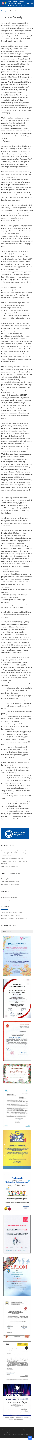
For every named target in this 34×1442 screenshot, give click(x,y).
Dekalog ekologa (6, 900)
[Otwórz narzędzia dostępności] (30, 1438)
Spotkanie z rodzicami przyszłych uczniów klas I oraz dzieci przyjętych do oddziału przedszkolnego (15, 852)
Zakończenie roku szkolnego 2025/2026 (12, 858)
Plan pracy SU (5, 879)
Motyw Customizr (25, 1434)
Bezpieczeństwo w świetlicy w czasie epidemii (14, 918)
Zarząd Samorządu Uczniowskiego (10, 881)
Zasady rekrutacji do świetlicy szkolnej (11, 912)
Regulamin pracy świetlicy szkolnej (10, 915)
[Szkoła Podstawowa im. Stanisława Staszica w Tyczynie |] (4, 3)
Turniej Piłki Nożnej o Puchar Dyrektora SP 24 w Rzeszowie (14, 862)
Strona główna (5, 11)
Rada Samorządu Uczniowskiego (10, 884)
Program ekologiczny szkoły (9, 897)
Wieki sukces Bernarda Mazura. (9, 866)
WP (10, 1434)
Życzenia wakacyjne (6, 856)
